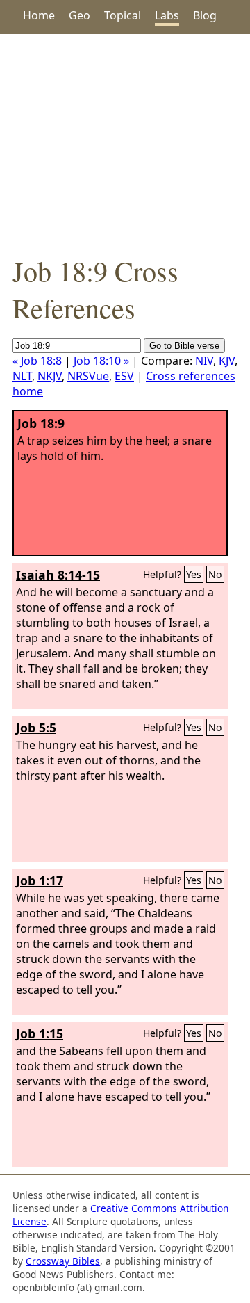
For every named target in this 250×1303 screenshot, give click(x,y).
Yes (193, 574)
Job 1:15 (39, 1033)
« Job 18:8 (37, 360)
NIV (204, 360)
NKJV (50, 376)
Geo (79, 15)
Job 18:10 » (101, 360)
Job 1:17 (39, 880)
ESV (124, 376)
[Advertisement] (125, 143)
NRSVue (88, 376)
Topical (122, 15)
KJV (227, 360)
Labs (167, 15)
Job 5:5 (36, 727)
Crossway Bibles (63, 1261)
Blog (205, 15)
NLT (22, 376)
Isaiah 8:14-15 (58, 574)
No (215, 574)
